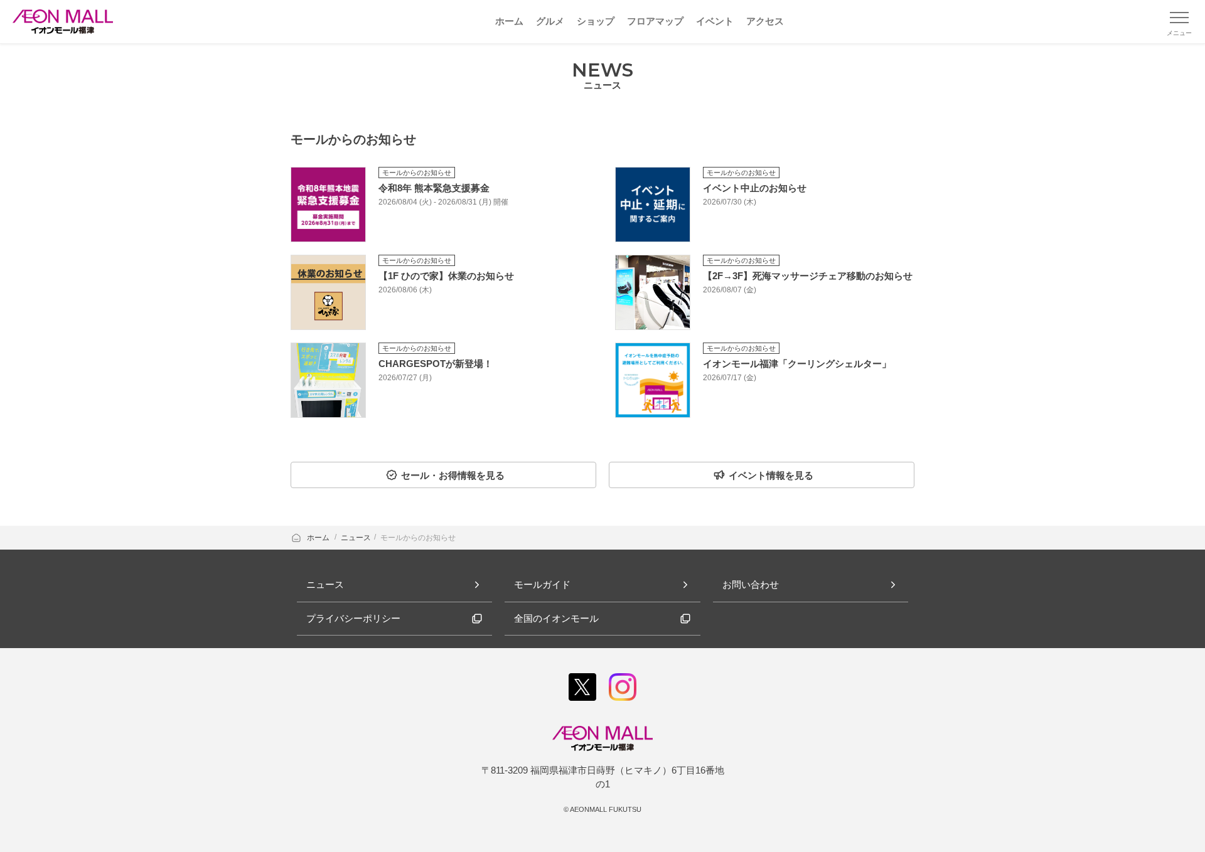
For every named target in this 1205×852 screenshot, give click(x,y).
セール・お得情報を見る (453, 475)
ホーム (319, 537)
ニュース (356, 537)
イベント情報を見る (771, 475)
